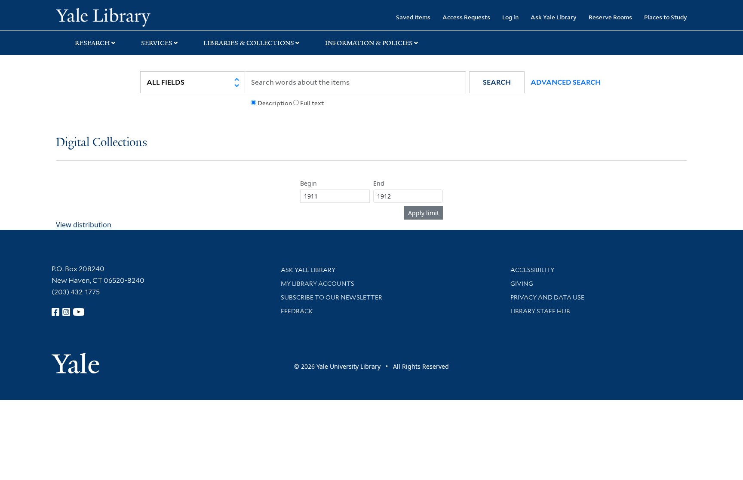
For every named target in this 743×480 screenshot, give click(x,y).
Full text (312, 103)
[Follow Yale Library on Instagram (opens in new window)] (66, 312)
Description (275, 103)
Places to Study (665, 17)
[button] (497, 82)
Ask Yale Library (554, 17)
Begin (308, 183)
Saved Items (413, 17)
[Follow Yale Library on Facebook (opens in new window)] (55, 312)
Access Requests (466, 17)
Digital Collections (101, 143)
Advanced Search (566, 82)
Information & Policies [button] (369, 43)
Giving (521, 283)
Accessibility (532, 269)
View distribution (83, 224)
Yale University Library (103, 16)
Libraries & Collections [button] (248, 43)
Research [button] (92, 43)
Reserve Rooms (610, 17)
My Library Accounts (317, 283)
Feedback (297, 311)
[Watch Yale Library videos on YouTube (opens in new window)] (78, 312)
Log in (510, 17)
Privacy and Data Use (547, 297)
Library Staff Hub (540, 311)
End (378, 183)
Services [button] (156, 43)
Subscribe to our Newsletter (331, 297)
